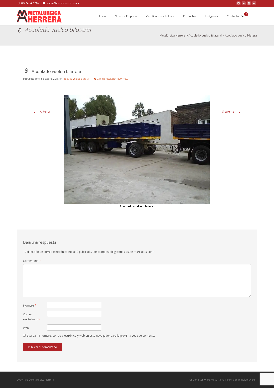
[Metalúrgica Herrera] (36, 15)
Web (26, 328)
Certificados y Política (160, 16)
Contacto (233, 16)
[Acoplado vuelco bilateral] (137, 149)
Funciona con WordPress (203, 379)
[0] (242, 16)
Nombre (29, 305)
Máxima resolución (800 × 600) (112, 78)
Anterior (41, 111)
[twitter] (244, 4)
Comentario (32, 261)
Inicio (102, 16)
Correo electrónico (31, 316)
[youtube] (254, 4)
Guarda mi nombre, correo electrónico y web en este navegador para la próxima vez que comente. (90, 335)
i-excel (229, 379)
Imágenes (211, 16)
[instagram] (249, 4)
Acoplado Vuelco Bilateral (76, 78)
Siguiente (231, 111)
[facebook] (238, 4)
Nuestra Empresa (126, 16)
